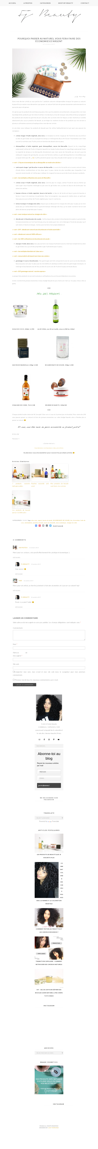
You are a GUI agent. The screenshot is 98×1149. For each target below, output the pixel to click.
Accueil (12, 3)
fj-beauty (25, 564)
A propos (28, 3)
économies (76, 520)
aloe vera (34, 520)
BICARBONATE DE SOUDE (61, 520)
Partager (58, 526)
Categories (45, 3)
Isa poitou (23, 547)
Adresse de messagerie (20, 654)
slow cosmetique (61, 522)
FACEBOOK (39, 448)
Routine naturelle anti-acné (40, 485)
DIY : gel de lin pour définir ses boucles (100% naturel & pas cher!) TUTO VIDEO (49, 993)
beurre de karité (47, 520)
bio (71, 520)
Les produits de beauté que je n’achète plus (21, 511)
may (20, 581)
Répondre (16, 557)
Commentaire (18, 628)
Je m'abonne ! (44, 785)
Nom (15, 644)
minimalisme (28, 522)
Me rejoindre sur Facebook (49, 798)
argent (40, 520)
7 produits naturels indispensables (21, 485)
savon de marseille (49, 522)
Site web (16, 664)
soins (25, 520)
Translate (55, 821)
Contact (85, 3)
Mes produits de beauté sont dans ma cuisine (59, 485)
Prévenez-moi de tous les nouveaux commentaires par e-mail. (36, 680)
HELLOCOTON (58, 448)
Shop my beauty (65, 3)
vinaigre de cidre (72, 522)
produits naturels (38, 522)
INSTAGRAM (48, 448)
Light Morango (53, 1127)
